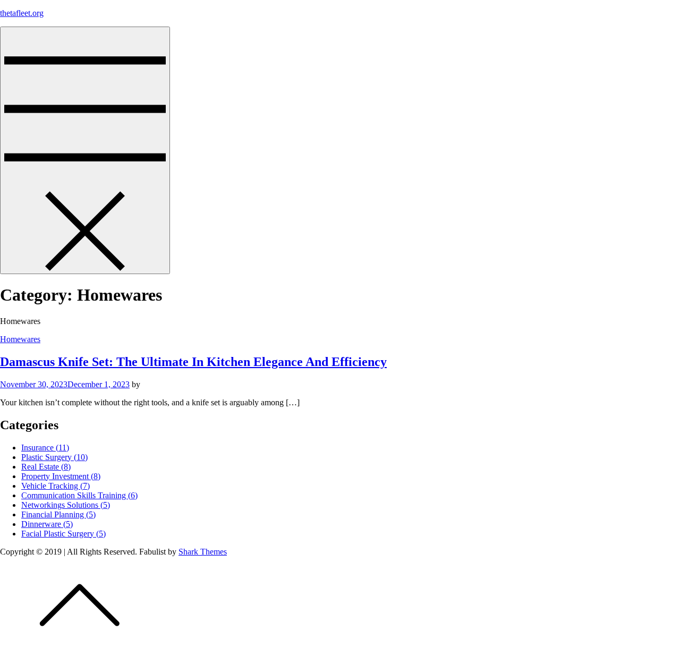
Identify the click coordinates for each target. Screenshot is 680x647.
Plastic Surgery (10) (54, 457)
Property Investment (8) (60, 476)
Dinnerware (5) (47, 524)
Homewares (20, 339)
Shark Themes (202, 551)
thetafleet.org (22, 13)
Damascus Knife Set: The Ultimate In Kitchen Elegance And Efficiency (193, 362)
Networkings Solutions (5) (65, 504)
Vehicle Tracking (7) (55, 485)
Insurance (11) (45, 447)
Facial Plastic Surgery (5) (63, 533)
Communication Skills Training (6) (79, 495)
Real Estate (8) (46, 466)
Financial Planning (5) (58, 514)
